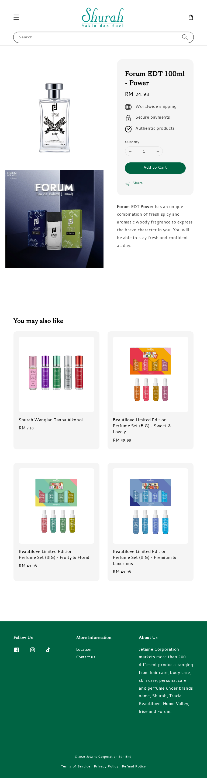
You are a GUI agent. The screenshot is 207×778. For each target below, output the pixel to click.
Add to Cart (155, 168)
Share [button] (138, 184)
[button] (16, 17)
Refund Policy (134, 767)
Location (83, 650)
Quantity (132, 142)
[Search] (185, 37)
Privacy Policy (106, 767)
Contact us (85, 658)
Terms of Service (75, 767)
